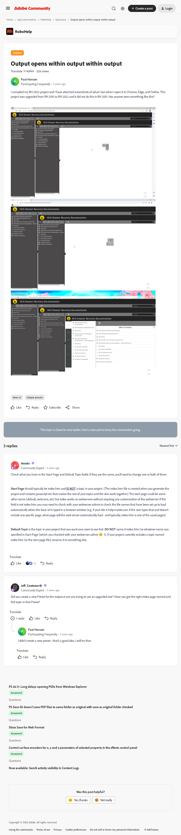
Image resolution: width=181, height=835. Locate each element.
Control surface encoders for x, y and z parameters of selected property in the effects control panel (73, 747)
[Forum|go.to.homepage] (32, 8)
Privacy (58, 829)
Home (10, 19)
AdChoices (152, 829)
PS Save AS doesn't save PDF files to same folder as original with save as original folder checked (71, 707)
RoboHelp (46, 19)
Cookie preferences (75, 829)
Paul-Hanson (29, 79)
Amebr (25, 463)
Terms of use (43, 829)
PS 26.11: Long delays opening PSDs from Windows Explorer (48, 686)
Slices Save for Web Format (26, 727)
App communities (26, 19)
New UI (17, 397)
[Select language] (122, 8)
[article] (90, 514)
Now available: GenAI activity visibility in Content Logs (44, 768)
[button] (8, 9)
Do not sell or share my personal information (115, 829)
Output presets (35, 397)
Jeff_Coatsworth (31, 585)
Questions (60, 19)
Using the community (21, 829)
